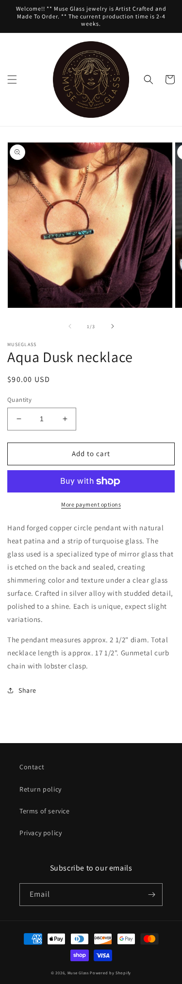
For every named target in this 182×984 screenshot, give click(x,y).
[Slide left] (70, 326)
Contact (31, 766)
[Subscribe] (151, 894)
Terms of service (44, 811)
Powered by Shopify (110, 972)
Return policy (40, 789)
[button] (12, 79)
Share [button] (27, 690)
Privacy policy (40, 832)
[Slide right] (112, 326)
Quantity (19, 400)
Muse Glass (78, 972)
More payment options (91, 504)
